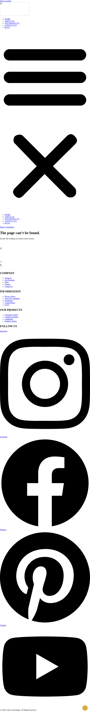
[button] (45, 121)
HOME (7, 19)
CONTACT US (11, 25)
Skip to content (5, 1)
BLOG (7, 27)
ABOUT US (9, 21)
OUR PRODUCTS (12, 23)
